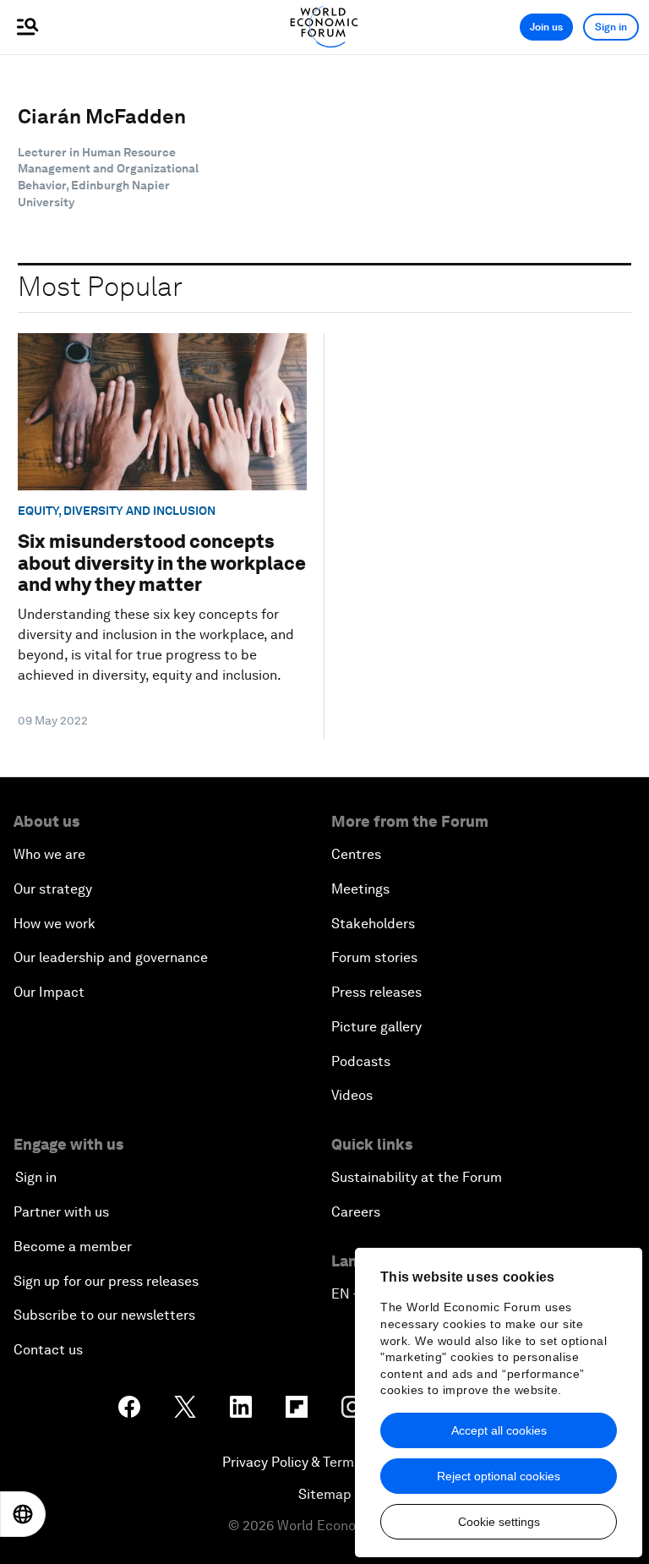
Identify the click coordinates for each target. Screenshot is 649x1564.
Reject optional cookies (498, 1476)
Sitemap (325, 1494)
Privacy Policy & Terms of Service (324, 1462)
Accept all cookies (499, 1430)
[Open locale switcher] (23, 1514)
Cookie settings (499, 1521)
